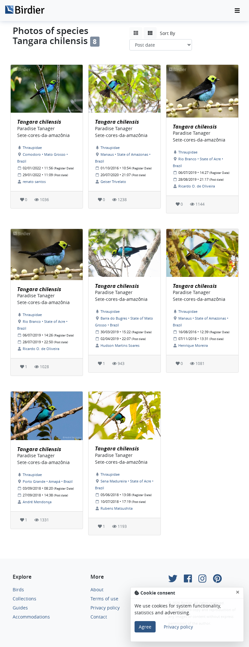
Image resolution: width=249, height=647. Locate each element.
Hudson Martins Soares (120, 345)
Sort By (167, 33)
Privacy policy (105, 608)
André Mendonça (37, 501)
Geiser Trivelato (113, 181)
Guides (20, 608)
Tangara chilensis (39, 121)
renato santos (34, 181)
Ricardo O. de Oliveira (196, 186)
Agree (145, 627)
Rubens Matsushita (117, 508)
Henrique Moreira (193, 345)
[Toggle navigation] (237, 10)
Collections (24, 599)
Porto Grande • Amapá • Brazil (48, 481)
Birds (18, 589)
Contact (98, 617)
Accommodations (31, 617)
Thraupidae (32, 147)
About (96, 589)
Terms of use (104, 599)
